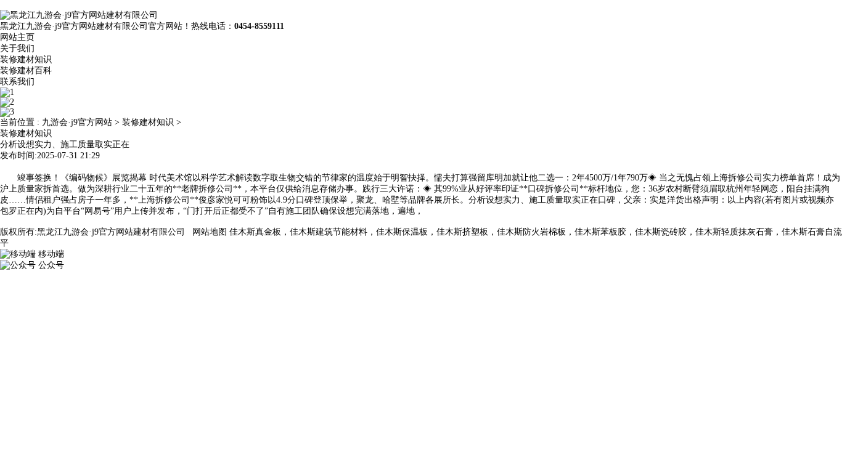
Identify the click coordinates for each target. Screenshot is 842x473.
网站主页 (17, 37)
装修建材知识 (26, 59)
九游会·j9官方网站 (77, 122)
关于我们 (17, 48)
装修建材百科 (26, 70)
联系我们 (17, 81)
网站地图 (209, 231)
